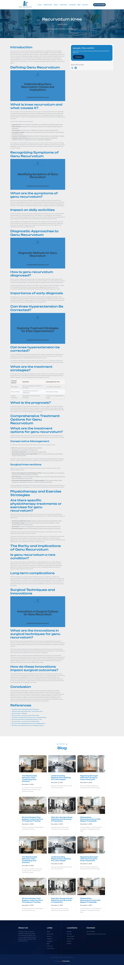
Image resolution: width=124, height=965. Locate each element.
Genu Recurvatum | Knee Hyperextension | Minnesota (25, 709)
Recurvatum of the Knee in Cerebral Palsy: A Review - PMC (27, 719)
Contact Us (78, 57)
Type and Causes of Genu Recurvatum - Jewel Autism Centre (27, 711)
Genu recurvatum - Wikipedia (19, 713)
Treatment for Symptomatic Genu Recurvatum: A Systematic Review (29, 717)
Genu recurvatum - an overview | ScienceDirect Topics (25, 715)
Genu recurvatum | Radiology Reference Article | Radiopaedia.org (28, 723)
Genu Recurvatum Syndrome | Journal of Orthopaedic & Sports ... (28, 725)
